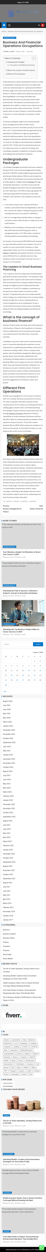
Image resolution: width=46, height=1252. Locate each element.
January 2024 (8, 800)
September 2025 (9, 742)
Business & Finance (16, 413)
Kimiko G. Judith (9, 51)
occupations (24, 501)
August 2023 (7, 821)
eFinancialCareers (26, 1050)
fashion (27, 1053)
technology (15, 1074)
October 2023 (8, 813)
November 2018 (9, 911)
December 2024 (9, 759)
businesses (8, 1043)
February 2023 (8, 845)
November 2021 (9, 870)
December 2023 (9, 804)
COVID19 (33, 1047)
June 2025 (7, 747)
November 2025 (9, 734)
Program (13, 1071)
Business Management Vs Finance (12, 509)
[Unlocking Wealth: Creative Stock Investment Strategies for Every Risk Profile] (23, 1143)
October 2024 (8, 767)
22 (34, 675)
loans (19, 1067)
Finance (6, 253)
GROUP (32, 1057)
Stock (6, 1074)
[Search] (39, 25)
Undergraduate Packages (15, 62)
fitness (15, 1057)
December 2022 (9, 854)
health (6, 1060)
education (13, 1050)
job (38, 1064)
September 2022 (9, 862)
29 (34, 680)
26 (17, 680)
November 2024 (9, 763)
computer (7, 1047)
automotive (16, 1040)
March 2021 (7, 903)
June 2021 (7, 891)
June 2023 (7, 829)
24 (6, 680)
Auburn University (36, 507)
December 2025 (9, 730)
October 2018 (8, 916)
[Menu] (9, 25)
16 (40, 670)
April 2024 (7, 788)
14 (29, 670)
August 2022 (7, 866)
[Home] (4, 25)
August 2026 (7, 701)
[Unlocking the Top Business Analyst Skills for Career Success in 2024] (23, 613)
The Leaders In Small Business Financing (22, 65)
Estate (19, 1053)
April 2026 (7, 718)
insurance (30, 1064)
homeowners (30, 1060)
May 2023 (6, 833)
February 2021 (8, 907)
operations (32, 501)
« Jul (4, 691)
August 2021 (7, 883)
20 (23, 675)
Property (6, 950)
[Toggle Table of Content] (32, 58)
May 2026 (6, 714)
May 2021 (6, 895)
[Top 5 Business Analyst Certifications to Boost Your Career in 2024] (23, 536)
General (23, 1057)
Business (31, 182)
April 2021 (7, 899)
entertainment (9, 1053)
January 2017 (8, 920)
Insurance (6, 946)
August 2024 (7, 771)
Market (26, 1067)
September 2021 (9, 879)
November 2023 (9, 808)
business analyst (9, 37)
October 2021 (8, 874)
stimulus (37, 1071)
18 (12, 675)
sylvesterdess (8, 1083)
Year (30, 1074)
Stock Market (8, 959)
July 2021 (6, 887)
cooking (16, 1047)
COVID (24, 1047)
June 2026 (7, 709)
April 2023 (7, 837)
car (16, 1043)
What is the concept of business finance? (21, 70)
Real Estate (7, 954)
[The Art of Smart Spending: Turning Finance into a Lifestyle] (23, 1104)
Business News (9, 938)
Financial (16, 501)
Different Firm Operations (16, 74)
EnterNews (25, 1249)
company (33, 1043)
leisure (6, 1067)
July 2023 (6, 825)
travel (24, 1074)
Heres (14, 1060)
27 (23, 680)
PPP (5, 1071)
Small (29, 1071)
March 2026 (7, 722)
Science (21, 1071)
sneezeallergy (8, 1086)
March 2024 (7, 792)
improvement (8, 1064)
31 (6, 685)
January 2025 (8, 755)
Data (5, 1050)
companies (23, 1043)
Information (20, 1064)
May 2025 (6, 751)
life (13, 1067)
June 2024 (7, 780)
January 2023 (8, 850)
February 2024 (8, 796)
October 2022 (8, 858)
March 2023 (7, 841)
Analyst (6, 1040)
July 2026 (6, 705)
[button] (9, 25)
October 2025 (8, 738)
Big (24, 1040)
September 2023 (9, 817)
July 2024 (6, 775)
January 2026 (8, 726)
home (21, 1060)
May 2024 (6, 784)
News (34, 1067)
